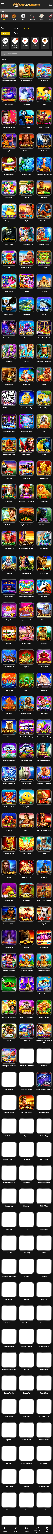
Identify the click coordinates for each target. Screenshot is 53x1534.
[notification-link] (50, 4)
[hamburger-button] (2, 4)
